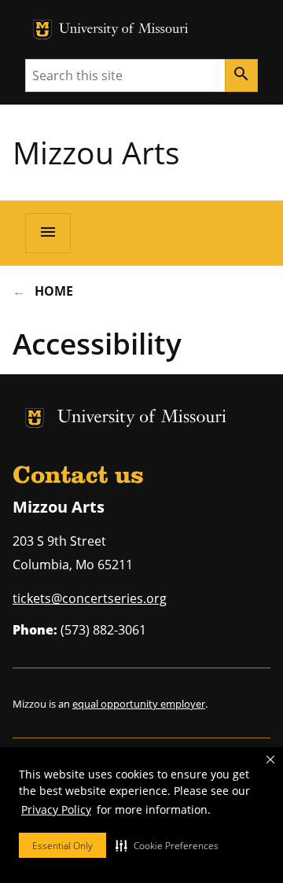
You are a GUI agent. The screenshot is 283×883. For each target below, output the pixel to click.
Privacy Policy (56, 809)
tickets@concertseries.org (90, 598)
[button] (167, 845)
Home (54, 291)
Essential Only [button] (62, 845)
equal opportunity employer (138, 704)
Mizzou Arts (96, 152)
